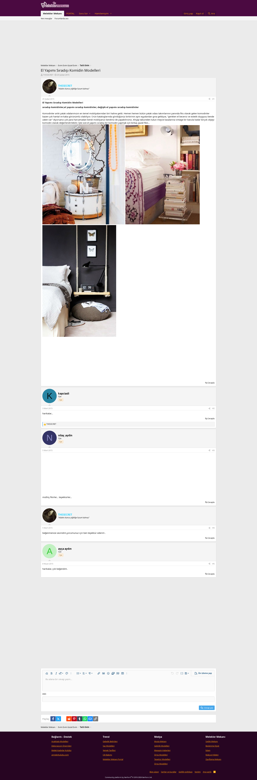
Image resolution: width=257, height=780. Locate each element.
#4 (213, 528)
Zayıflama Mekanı (213, 759)
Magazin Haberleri (162, 750)
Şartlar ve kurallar (168, 771)
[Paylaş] (209, 99)
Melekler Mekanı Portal (113, 759)
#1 (213, 99)
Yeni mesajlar (46, 18)
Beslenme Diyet (212, 746)
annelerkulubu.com (60, 754)
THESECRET (48, 74)
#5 (213, 564)
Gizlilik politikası (185, 771)
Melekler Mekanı (52, 13)
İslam (208, 750)
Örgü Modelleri (161, 754)
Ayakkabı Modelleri (59, 741)
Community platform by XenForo (128, 777)
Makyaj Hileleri (212, 754)
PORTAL (70, 13)
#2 (213, 408)
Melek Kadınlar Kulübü (61, 750)
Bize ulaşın (154, 771)
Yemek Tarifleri (109, 750)
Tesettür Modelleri (162, 759)
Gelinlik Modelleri (161, 746)
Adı (44, 693)
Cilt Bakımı (107, 754)
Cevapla (210, 382)
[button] (85, 13)
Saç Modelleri (109, 746)
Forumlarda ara (61, 18)
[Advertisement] (128, 43)
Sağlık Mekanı (212, 741)
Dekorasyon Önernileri (61, 746)
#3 (213, 450)
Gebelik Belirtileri (110, 741)
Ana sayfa (207, 771)
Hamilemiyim (102, 13)
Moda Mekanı (160, 741)
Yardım (198, 771)
